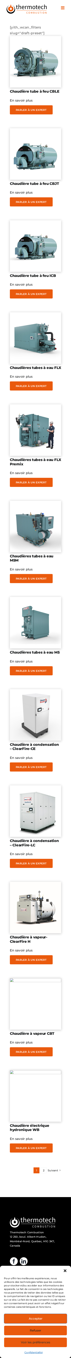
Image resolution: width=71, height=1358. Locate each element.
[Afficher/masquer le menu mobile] (63, 8)
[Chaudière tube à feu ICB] (35, 223)
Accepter (35, 1318)
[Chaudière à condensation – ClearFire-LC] (35, 788)
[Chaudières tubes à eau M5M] (35, 504)
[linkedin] (24, 1261)
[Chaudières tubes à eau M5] (35, 600)
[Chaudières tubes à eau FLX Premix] (35, 407)
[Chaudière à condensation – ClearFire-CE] (35, 692)
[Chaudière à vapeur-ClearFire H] (35, 885)
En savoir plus (21, 100)
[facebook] (14, 1261)
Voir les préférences (35, 1342)
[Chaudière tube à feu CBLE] (35, 39)
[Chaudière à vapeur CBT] (35, 981)
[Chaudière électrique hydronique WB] (35, 1073)
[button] (65, 1271)
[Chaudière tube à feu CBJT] (35, 131)
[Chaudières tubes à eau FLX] (35, 315)
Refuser (35, 1330)
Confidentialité (33, 1352)
